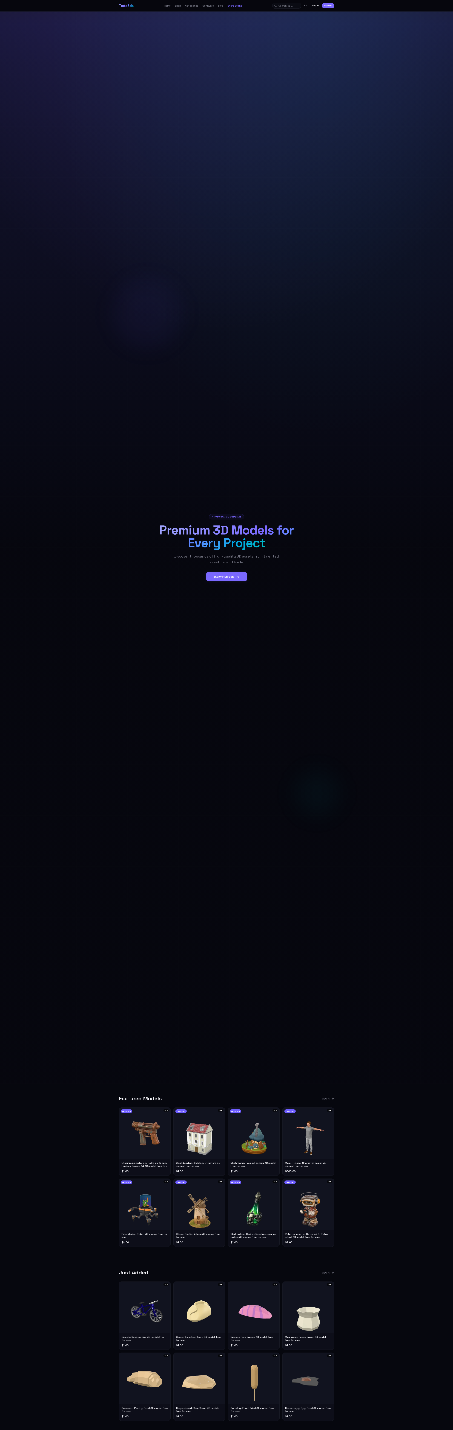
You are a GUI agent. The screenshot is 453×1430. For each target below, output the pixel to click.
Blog (220, 5)
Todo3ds (126, 5)
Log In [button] (315, 5)
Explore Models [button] (223, 576)
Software (208, 5)
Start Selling (235, 5)
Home (167, 5)
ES (305, 5)
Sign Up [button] (328, 5)
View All (326, 1098)
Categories (191, 5)
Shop (178, 5)
